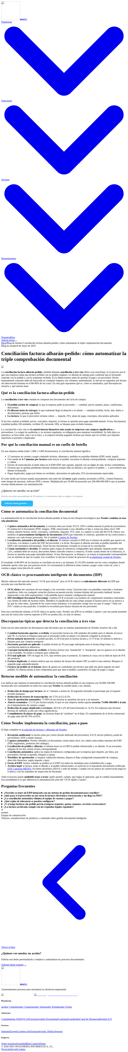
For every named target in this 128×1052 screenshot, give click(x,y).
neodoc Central (8, 1007)
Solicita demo (8, 340)
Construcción (24, 1031)
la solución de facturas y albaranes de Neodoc (44, 729)
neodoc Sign (38, 1007)
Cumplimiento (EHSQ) (12, 1019)
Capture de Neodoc (68, 537)
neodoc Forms (65, 1007)
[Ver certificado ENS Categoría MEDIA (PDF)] (56, 994)
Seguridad (21, 1043)
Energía (13, 1031)
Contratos (62, 1019)
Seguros (59, 1031)
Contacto (35, 1043)
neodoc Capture (24, 1007)
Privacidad (6, 1049)
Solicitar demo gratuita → (17, 503)
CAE (26, 1019)
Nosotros (5, 337)
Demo (43, 1043)
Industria (5, 1031)
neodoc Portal (51, 1007)
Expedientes (73, 1019)
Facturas (33, 1019)
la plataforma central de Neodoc (105, 557)
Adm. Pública (48, 1031)
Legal (14, 1049)
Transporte (36, 1031)
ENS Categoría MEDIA (19, 768)
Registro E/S (105, 1019)
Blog (12, 337)
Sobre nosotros (8, 1043)
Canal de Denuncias (89, 1019)
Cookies (21, 1049)
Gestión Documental (48, 1019)
